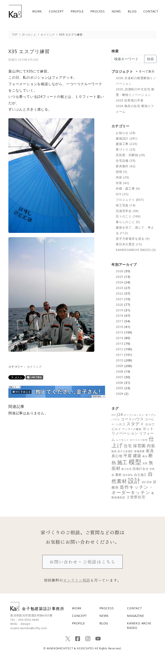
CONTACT (150, 11)
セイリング (34, 367)
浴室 (145, 463)
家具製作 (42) (125, 166)
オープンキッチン (134, 414)
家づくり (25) (125, 149)
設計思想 (147, 482)
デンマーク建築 (131, 429)
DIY (114, 414)
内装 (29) (122, 177)
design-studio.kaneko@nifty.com (28, 626)
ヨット (148, 428)
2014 (119, 338)
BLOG (132, 11)
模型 (135, 462)
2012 (119, 349)
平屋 (127, 455)
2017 (119, 321)
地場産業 (139, 451)
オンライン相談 (76, 580)
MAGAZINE (135, 616)
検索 (150, 59)
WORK (37, 11)
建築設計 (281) (126, 138)
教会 (145, 456)
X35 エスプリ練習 (29, 51)
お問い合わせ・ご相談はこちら (82, 562)
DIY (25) (122, 194)
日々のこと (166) (128, 216)
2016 (119, 327)
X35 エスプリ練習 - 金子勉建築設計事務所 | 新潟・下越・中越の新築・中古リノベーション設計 (15, 11)
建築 (137, 455)
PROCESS (97, 11)
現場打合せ (140, 469)
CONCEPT (56, 11)
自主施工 (140, 475)
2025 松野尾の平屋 (130, 100)
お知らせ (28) (125, 133)
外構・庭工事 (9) (128, 188)
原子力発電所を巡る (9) (132, 239)
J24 (120, 414)
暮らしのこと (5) (128, 222)
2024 (119, 282)
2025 (119, 277)
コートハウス (132, 418)
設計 (134, 480)
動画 (114, 451)
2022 (119, 293)
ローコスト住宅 (139, 439)
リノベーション (125, 433)
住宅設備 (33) (125, 160)
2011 (119, 355)
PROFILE (77, 11)
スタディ (135, 424)
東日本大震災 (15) (129, 244)
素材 (118, 474)
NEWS (116, 11)
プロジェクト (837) (130, 200)
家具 (150, 450)
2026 (119, 271)
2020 (119, 305)
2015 (119, 332)
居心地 (117, 455)
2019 (119, 310)
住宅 (128, 445)
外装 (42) (122, 183)
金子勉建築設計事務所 (43, 608)
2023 (119, 288)
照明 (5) (121, 172)
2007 (119, 377)
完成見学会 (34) (127, 211)
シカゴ (120, 424)
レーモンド (122, 439)
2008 (119, 371)
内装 (151, 445)
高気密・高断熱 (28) (130, 155)
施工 (122, 462)
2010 (119, 360)
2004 (119, 394)
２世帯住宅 (135, 497)
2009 (119, 366)
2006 (119, 383)
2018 (119, 315)
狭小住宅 (126, 468)
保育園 (139, 445)
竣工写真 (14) (125, 205)
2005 (119, 388)
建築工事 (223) (126, 144)
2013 (119, 343)
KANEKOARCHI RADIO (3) (136, 250)
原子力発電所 (125, 451)
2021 (119, 299)
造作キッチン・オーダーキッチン (132, 489)
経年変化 (128, 474)
